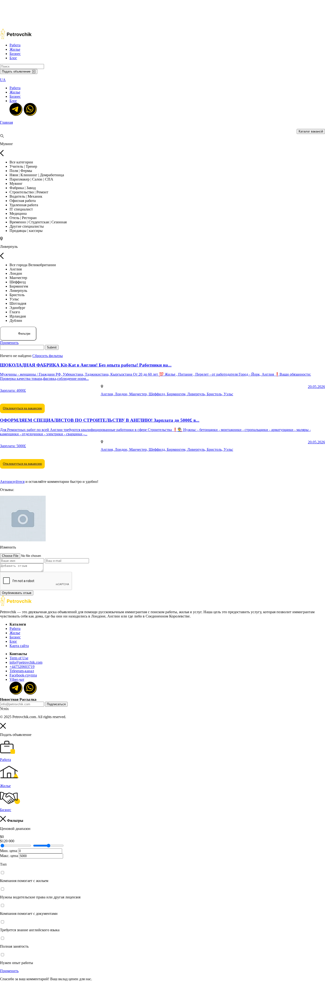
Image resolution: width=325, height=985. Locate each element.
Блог (13, 58)
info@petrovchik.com (26, 662)
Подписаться (56, 704)
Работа (15, 45)
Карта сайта (19, 646)
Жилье (15, 49)
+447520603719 (22, 667)
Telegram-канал (22, 671)
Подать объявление (16, 71)
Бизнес (15, 54)
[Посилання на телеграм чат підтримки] (15, 109)
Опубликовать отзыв (16, 593)
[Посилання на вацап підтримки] (30, 109)
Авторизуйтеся (12, 482)
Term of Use (19, 658)
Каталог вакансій (311, 131)
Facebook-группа (23, 675)
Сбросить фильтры (47, 356)
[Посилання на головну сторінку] (16, 605)
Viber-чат (17, 679)
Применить (9, 343)
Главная (6, 122)
